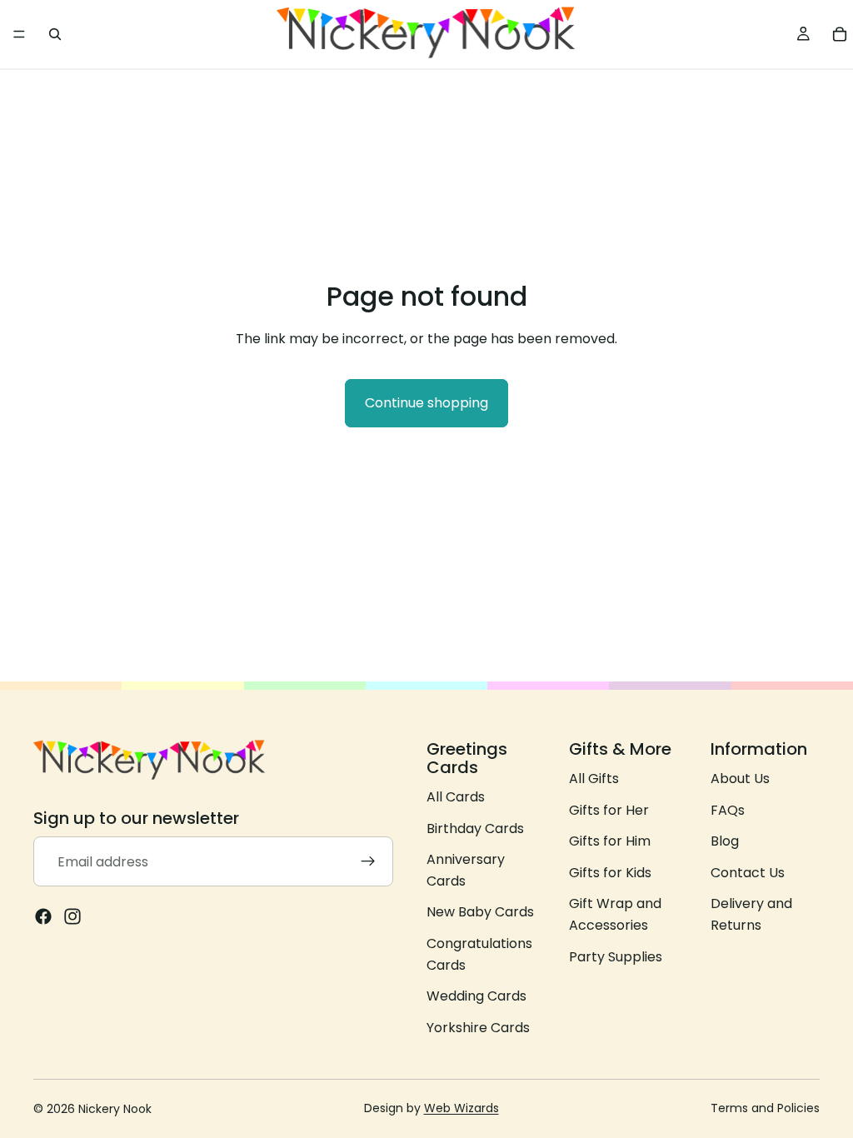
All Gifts (594, 778)
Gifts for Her (609, 810)
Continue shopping (426, 402)
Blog (725, 841)
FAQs (728, 810)
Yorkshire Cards (478, 1027)
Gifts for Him (610, 841)
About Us (740, 778)
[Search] (55, 34)
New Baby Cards (480, 912)
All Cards (455, 796)
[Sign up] (368, 862)
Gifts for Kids (610, 872)
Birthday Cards (475, 828)
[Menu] (19, 34)
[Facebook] (43, 917)
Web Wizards (461, 1108)
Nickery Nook (115, 1109)
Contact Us (748, 872)
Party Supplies (615, 956)
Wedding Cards (476, 996)
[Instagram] (72, 917)
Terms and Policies (765, 1108)
